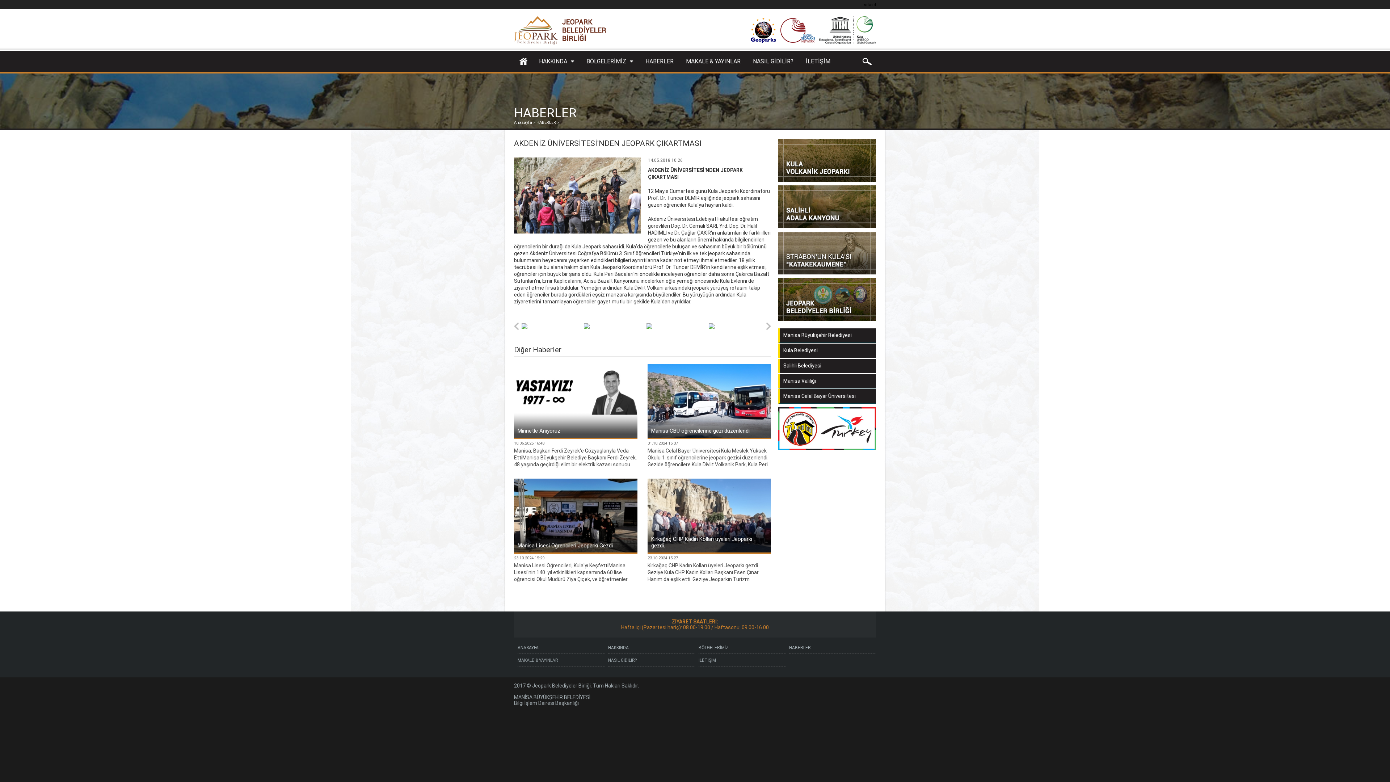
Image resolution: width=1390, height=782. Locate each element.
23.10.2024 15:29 (529, 558)
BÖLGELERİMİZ (606, 61)
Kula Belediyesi (800, 350)
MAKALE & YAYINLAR (713, 61)
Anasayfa (523, 61)
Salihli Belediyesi (802, 366)
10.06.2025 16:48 (529, 443)
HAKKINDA (553, 61)
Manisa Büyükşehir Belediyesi (817, 335)
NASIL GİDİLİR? (773, 61)
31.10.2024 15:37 (663, 443)
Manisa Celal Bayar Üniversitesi (819, 396)
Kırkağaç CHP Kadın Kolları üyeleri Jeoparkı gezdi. (701, 542)
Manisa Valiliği (799, 381)
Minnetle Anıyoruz (539, 431)
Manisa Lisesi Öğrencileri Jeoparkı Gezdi (565, 545)
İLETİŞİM (818, 61)
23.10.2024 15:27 (663, 558)
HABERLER (659, 61)
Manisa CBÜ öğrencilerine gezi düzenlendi (700, 431)
